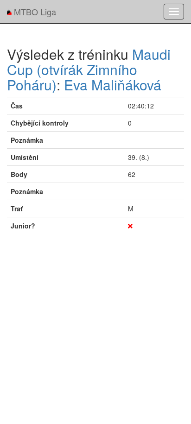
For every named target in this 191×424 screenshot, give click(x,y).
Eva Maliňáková (112, 85)
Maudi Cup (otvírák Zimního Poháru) (89, 69)
